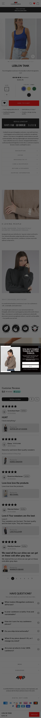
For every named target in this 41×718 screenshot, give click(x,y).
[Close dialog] (39, 347)
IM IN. (30, 366)
